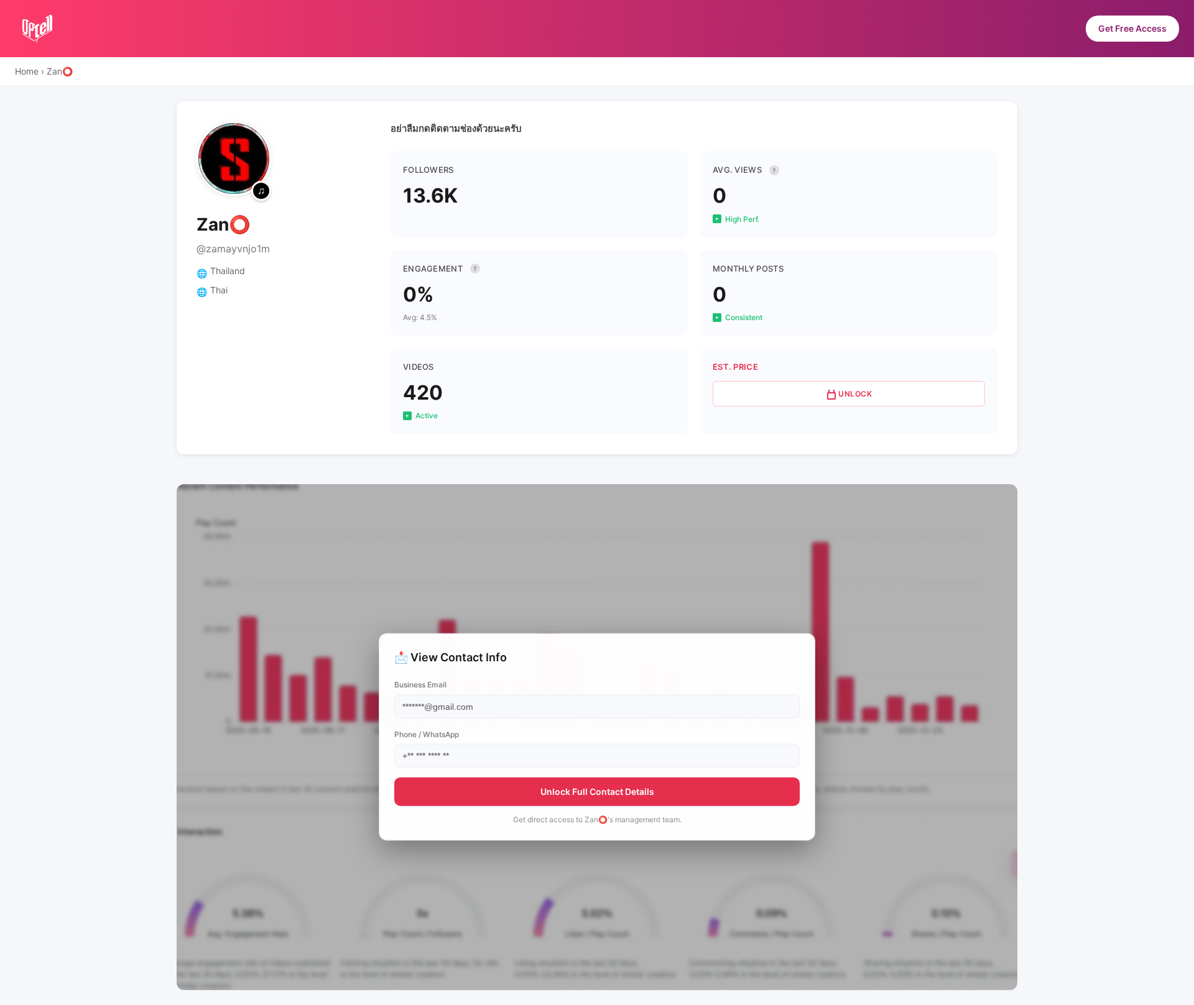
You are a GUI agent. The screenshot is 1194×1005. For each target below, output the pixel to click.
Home (27, 71)
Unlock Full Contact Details (597, 791)
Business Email (420, 684)
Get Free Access (1132, 28)
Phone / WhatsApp (426, 733)
